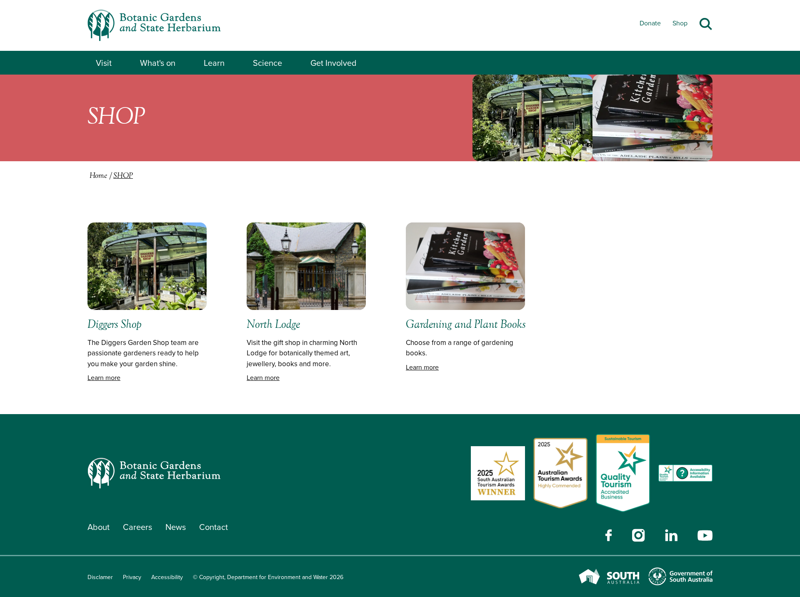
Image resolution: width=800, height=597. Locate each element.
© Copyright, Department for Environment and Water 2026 (268, 577)
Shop (680, 23)
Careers (137, 527)
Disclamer (100, 577)
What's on (157, 63)
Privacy (132, 577)
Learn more (104, 377)
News (175, 527)
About (99, 527)
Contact (213, 527)
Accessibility (167, 577)
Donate (650, 23)
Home (98, 176)
